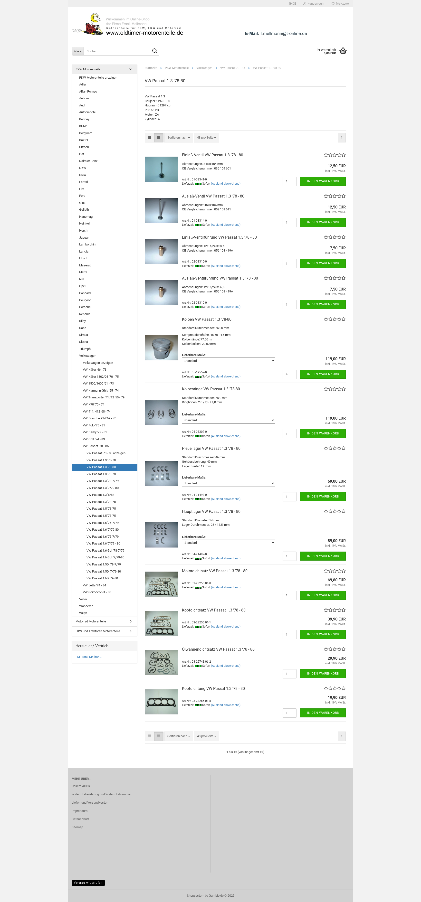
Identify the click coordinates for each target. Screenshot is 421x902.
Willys (83, 613)
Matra (83, 272)
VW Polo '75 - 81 (94, 425)
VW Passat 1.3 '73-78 (101, 460)
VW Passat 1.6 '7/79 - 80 (103, 543)
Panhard (85, 293)
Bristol (83, 140)
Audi (82, 105)
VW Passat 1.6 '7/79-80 (102, 529)
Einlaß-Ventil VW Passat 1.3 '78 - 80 (212, 155)
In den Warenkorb (323, 181)
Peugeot (85, 300)
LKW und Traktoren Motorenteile (98, 631)
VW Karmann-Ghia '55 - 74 (101, 390)
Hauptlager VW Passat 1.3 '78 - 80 (211, 511)
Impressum (79, 811)
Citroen (84, 147)
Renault (84, 314)
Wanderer (86, 606)
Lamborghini (87, 244)
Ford (82, 195)
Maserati (85, 265)
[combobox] (178, 137)
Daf (81, 154)
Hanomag (86, 216)
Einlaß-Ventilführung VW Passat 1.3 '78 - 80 (219, 237)
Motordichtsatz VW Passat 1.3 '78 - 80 (215, 571)
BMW (83, 126)
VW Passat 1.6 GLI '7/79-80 (105, 557)
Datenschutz (80, 819)
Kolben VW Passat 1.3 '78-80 (206, 319)
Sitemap (77, 827)
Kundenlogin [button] (315, 3)
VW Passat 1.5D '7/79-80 (103, 571)
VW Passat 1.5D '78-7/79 (103, 564)
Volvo (83, 599)
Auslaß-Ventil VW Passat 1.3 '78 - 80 (213, 196)
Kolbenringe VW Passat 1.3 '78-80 (211, 389)
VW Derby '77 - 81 (95, 432)
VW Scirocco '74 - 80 (97, 592)
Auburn (84, 98)
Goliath (84, 209)
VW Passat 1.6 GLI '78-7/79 (105, 550)
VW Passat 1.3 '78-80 (101, 467)
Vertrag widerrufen (88, 882)
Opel (82, 286)
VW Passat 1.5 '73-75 (101, 508)
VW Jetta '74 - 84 (94, 585)
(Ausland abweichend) (225, 183)
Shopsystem (195, 895)
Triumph (85, 349)
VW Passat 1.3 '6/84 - (101, 495)
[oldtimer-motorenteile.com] (210, 24)
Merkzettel (342, 3)
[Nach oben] (407, 894)
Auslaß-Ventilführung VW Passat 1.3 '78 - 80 (220, 278)
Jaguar (84, 237)
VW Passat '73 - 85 (96, 446)
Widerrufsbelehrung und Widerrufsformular (101, 794)
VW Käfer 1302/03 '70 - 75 (101, 376)
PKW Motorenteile (88, 69)
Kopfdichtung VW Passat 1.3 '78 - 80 (213, 688)
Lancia (83, 251)
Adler (82, 84)
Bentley (84, 119)
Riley (82, 321)
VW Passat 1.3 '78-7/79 (102, 481)
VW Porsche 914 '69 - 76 (99, 418)
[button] (292, 3)
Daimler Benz (88, 161)
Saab (82, 328)
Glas (82, 203)
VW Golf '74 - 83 (94, 439)
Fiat (81, 189)
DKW (82, 168)
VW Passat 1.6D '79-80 (102, 578)
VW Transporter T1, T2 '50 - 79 (103, 397)
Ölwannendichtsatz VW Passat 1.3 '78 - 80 (218, 649)
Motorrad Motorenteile (91, 621)
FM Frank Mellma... (89, 657)
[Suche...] (154, 51)
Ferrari (83, 182)
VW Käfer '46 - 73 (94, 369)
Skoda (83, 342)
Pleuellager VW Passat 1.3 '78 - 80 (211, 448)
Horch (83, 230)
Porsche (85, 307)
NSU (82, 279)
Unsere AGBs (81, 786)
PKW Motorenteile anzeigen (98, 77)
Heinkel (84, 223)
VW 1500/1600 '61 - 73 (98, 383)
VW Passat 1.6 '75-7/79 (102, 523)
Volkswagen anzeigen (98, 363)
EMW (82, 175)
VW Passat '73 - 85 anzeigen (105, 453)
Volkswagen (87, 355)
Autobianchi (87, 112)
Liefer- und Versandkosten (90, 802)
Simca (83, 335)
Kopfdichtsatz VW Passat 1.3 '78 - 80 (214, 610)
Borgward (85, 133)
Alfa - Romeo (88, 91)
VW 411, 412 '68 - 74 (97, 411)
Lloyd (82, 258)
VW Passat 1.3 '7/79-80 (102, 488)
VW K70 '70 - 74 (93, 404)
